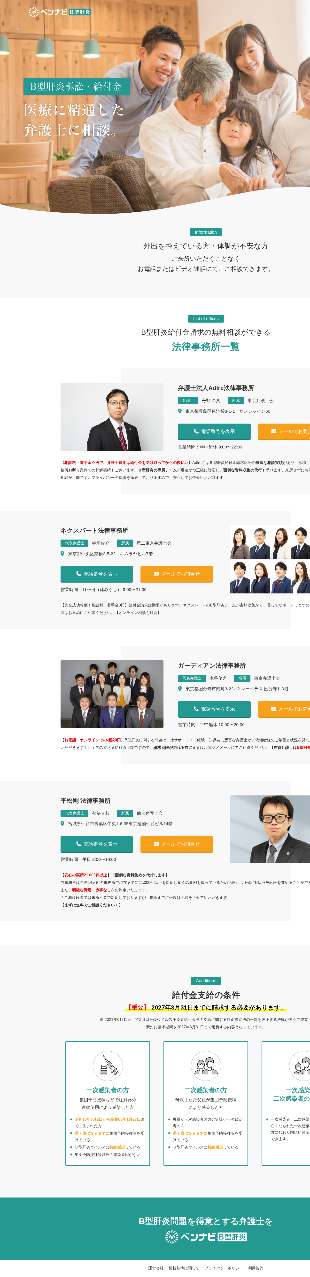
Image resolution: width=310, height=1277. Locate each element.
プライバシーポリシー (223, 1268)
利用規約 (256, 1268)
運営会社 (156, 1268)
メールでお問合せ (180, 574)
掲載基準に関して (184, 1268)
